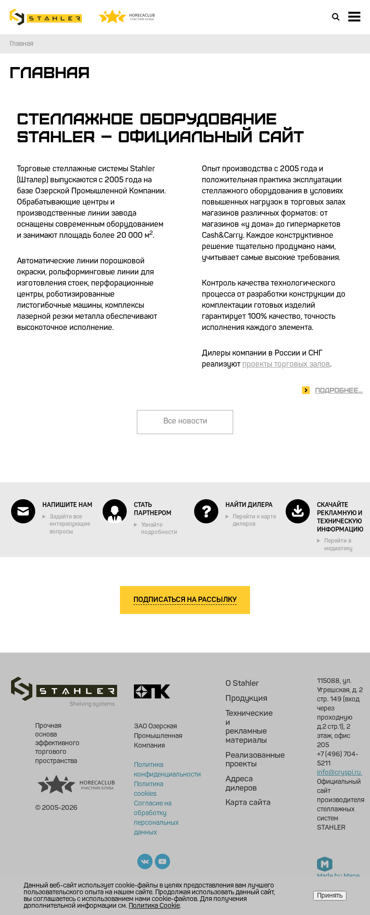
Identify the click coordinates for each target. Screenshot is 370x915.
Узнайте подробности (159, 529)
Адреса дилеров (241, 783)
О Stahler (242, 684)
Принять (330, 895)
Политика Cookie (154, 905)
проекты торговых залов (286, 365)
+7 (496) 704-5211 (337, 759)
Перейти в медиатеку (338, 545)
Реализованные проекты (248, 760)
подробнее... (339, 390)
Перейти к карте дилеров (254, 521)
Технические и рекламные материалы (248, 727)
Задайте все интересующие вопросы (70, 524)
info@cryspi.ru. (339, 772)
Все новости (185, 421)
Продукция (246, 699)
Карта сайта (248, 803)
